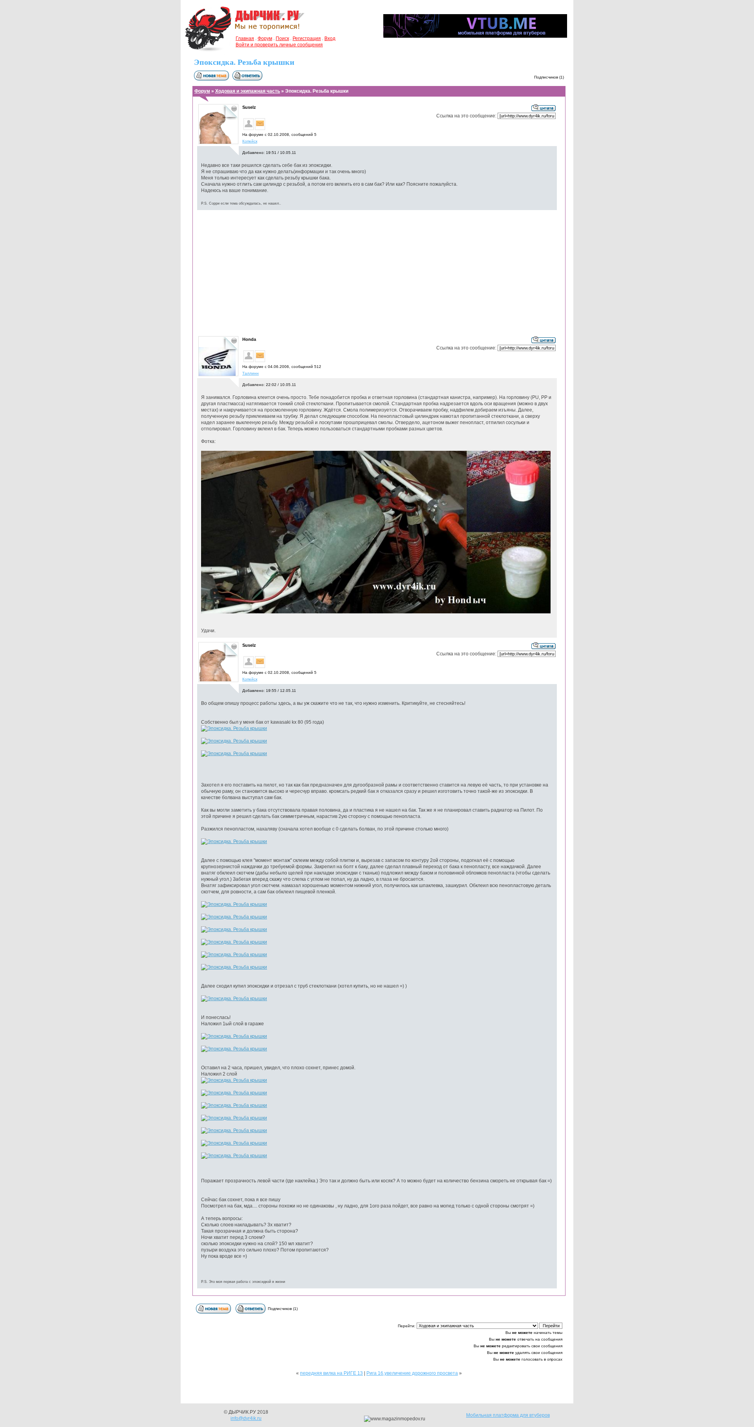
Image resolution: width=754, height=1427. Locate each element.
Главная (245, 38)
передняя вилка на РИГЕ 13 (331, 1373)
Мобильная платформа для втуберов (508, 1415)
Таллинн (250, 373)
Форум (265, 38)
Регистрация (307, 38)
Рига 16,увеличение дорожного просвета (412, 1373)
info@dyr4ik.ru (246, 1418)
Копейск (249, 141)
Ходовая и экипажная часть (247, 91)
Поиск (282, 38)
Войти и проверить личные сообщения (279, 45)
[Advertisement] (377, 272)
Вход (329, 38)
